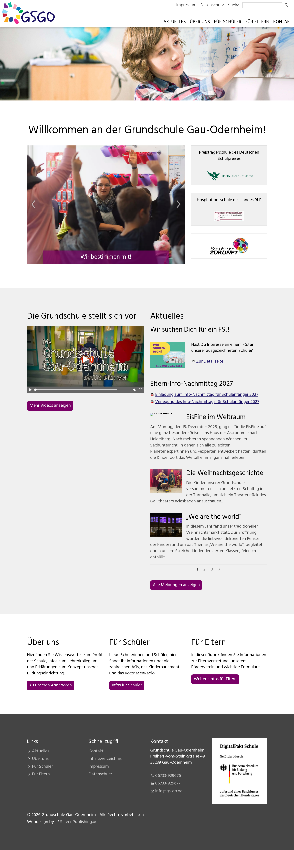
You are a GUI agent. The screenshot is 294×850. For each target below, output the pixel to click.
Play (30, 390)
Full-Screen (140, 390)
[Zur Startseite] (28, 13)
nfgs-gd (168, 791)
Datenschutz (212, 5)
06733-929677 (168, 783)
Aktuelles (174, 22)
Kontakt (282, 22)
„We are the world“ (213, 517)
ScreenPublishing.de (78, 821)
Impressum (186, 5)
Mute (134, 390)
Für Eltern (257, 22)
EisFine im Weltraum (216, 417)
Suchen (287, 5)
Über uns (200, 22)
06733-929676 (168, 775)
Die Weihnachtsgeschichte (224, 473)
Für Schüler (227, 22)
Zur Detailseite (209, 361)
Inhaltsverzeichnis (105, 758)
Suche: (234, 5)
